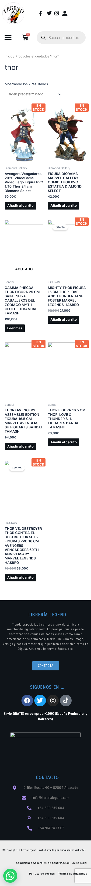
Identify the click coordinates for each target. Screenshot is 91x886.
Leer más (14, 328)
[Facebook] (27, 700)
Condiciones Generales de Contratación (43, 863)
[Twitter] (40, 700)
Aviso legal (79, 863)
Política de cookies (42, 873)
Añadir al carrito (20, 205)
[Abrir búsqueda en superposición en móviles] (61, 37)
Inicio (8, 56)
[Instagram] (53, 700)
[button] (8, 37)
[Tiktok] (66, 700)
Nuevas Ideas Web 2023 (72, 850)
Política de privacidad (72, 873)
